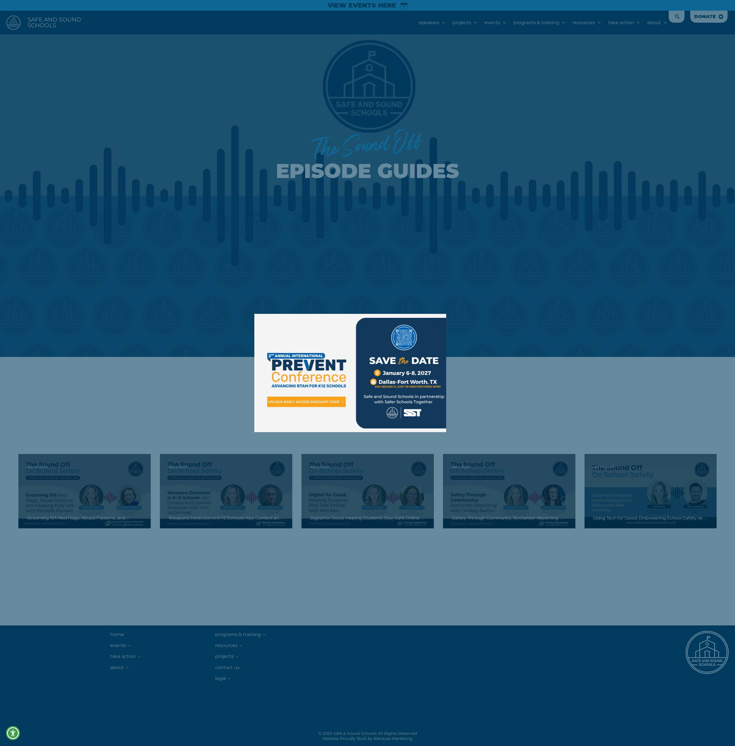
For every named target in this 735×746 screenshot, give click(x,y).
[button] (13, 733)
